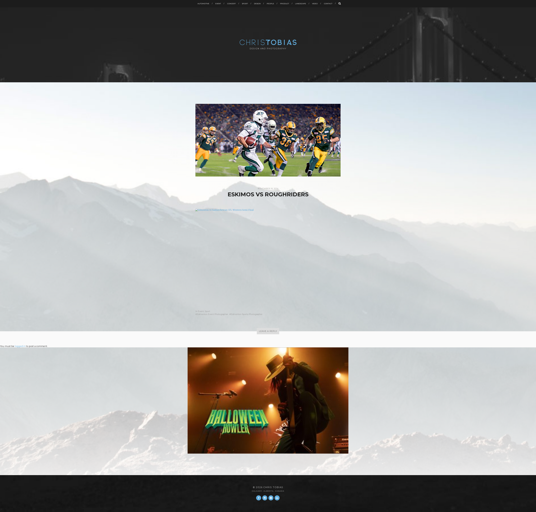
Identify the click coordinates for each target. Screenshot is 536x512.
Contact (328, 4)
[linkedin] (277, 497)
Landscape (300, 4)
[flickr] (270, 497)
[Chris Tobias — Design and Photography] (268, 42)
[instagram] (264, 497)
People (270, 4)
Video (315, 4)
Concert (231, 4)
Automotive (203, 4)
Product (284, 4)
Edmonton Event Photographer (212, 314)
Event (218, 4)
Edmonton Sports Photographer (246, 314)
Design (257, 4)
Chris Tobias (273, 487)
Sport (245, 4)
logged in (20, 346)
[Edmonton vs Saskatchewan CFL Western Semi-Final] (268, 256)
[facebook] (258, 497)
